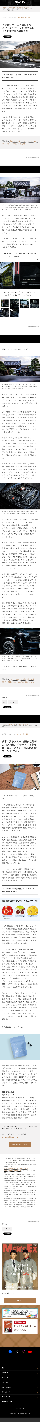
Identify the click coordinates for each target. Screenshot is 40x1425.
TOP (4, 1368)
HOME (4, 7)
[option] (20, 279)
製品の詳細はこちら (19, 1144)
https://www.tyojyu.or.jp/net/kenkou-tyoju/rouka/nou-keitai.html (16, 1169)
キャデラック (13, 702)
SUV (4, 702)
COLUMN (6, 1392)
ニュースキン (7, 1228)
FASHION (6, 1373)
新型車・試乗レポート (23, 7)
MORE (20, 1300)
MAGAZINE (7, 1397)
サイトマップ (20, 1408)
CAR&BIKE (11, 7)
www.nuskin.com (9, 1137)
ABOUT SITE (7, 1402)
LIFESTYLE (11, 724)
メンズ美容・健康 (23, 724)
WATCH (5, 1378)
